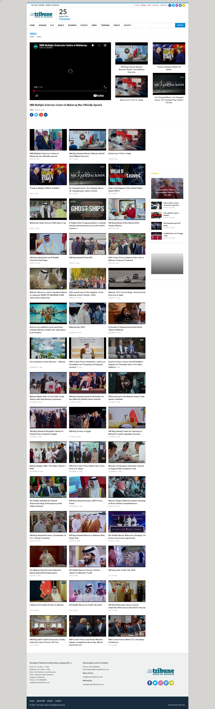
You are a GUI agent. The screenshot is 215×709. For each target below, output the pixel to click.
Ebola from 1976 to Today (131, 100)
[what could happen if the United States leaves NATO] (126, 174)
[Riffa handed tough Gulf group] (156, 226)
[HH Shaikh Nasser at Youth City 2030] (87, 591)
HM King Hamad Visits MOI (80, 257)
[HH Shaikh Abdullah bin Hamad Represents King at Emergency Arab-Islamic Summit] (48, 487)
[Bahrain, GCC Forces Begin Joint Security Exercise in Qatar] (126, 278)
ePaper (143, 5)
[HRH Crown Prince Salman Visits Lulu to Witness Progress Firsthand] (126, 244)
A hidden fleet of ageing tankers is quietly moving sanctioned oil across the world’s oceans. (87, 226)
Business (72, 25)
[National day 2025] (87, 313)
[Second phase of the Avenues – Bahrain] (48, 348)
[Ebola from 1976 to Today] (131, 87)
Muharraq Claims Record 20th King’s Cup (48, 223)
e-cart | (137, 5)
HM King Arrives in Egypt (80, 431)
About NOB (41, 701)
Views (94, 25)
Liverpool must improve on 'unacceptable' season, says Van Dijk (167, 192)
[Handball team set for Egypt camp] (156, 236)
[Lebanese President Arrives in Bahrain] (48, 591)
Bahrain (42, 25)
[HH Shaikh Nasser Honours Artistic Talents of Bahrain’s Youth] (87, 556)
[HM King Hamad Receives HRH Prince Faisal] (87, 487)
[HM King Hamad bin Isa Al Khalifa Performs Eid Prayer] (48, 244)
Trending (105, 25)
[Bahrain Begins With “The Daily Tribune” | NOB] (48, 452)
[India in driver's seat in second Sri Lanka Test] (156, 206)
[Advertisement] (140, 14)
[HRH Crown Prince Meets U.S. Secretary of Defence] (126, 626)
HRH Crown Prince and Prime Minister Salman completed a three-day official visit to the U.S (86, 642)
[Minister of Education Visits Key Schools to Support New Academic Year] (126, 452)
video (32, 110)
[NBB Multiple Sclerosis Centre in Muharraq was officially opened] (48, 140)
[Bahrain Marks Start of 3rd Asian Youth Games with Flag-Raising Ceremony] (48, 383)
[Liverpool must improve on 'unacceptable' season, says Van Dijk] (167, 188)
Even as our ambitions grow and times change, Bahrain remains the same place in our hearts (48, 330)
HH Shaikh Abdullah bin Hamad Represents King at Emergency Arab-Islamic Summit (46, 503)
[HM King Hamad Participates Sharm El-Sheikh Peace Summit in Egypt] (48, 417)
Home (149, 5)
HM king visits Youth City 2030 (121, 570)
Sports (84, 25)
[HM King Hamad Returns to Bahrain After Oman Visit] (87, 522)
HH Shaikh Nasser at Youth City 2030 (85, 605)
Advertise (163, 5)
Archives (155, 5)
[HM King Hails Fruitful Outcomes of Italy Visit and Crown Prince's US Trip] (48, 626)
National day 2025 (77, 327)
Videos (117, 25)
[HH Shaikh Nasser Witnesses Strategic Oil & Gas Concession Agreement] (126, 522)
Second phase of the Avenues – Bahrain (47, 362)
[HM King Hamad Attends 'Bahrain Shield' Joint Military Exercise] (131, 53)
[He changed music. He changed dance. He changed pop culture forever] (169, 84)
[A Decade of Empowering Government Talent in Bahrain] (126, 313)
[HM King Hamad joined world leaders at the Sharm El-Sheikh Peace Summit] (87, 383)
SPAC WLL (181, 705)
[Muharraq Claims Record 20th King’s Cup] (48, 209)
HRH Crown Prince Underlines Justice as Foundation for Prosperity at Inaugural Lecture (87, 364)
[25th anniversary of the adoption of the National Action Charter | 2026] (87, 278)
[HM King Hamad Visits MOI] (87, 244)
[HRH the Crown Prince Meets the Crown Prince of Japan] (87, 452)
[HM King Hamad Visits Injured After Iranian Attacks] (126, 209)
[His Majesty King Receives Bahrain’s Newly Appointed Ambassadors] (48, 556)
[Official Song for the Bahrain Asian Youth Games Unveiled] (126, 383)
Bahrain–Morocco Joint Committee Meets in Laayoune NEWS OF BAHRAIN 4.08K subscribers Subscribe (48, 295)
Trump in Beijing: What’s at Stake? (45, 188)
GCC (52, 25)
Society (127, 25)
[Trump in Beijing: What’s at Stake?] (169, 53)
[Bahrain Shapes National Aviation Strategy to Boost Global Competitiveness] (126, 487)
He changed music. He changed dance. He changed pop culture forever (169, 100)
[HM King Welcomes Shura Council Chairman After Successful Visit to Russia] (126, 591)
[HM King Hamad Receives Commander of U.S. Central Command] (48, 522)
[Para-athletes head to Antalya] (156, 216)
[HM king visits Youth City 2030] (126, 556)
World (61, 25)
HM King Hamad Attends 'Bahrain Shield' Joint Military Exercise (131, 69)
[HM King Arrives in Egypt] (87, 417)
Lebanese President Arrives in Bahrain (47, 605)
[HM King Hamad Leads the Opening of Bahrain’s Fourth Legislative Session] (126, 417)
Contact (58, 701)
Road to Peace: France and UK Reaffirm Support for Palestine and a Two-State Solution (125, 364)
